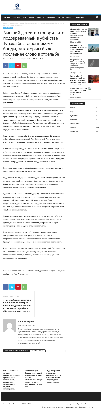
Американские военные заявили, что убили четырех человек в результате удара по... (77, 65)
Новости (40, 18)
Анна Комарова (11, 59)
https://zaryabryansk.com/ (26, 325)
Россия (61, 18)
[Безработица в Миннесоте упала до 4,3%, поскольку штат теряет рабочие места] (93, 48)
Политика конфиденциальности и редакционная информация (64, 407)
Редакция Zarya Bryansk (73, 404)
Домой (5, 23)
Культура (16, 18)
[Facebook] (5, 65)
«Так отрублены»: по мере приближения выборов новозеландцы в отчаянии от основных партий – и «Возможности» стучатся (17, 305)
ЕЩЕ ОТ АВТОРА (38, 351)
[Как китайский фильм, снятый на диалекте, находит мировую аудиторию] (93, 79)
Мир (24, 18)
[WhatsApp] (24, 65)
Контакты (88, 404)
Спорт (68, 18)
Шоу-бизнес (79, 18)
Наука (31, 18)
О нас (91, 407)
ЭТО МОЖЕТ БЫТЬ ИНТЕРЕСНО (16, 351)
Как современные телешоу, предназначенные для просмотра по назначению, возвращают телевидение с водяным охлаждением (12, 379)
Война (7, 18)
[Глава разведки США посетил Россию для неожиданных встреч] (93, 91)
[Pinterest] (18, 65)
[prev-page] (61, 350)
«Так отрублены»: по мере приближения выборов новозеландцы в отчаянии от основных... (78, 34)
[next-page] (64, 350)
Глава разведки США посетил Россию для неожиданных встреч (78, 91)
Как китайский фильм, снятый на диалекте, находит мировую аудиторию (78, 79)
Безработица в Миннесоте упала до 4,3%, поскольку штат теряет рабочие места (78, 49)
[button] (97, 18)
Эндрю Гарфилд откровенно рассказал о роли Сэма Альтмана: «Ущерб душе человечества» (53, 376)
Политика (50, 18)
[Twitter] (12, 65)
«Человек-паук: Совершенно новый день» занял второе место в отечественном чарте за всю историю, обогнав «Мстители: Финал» (34, 378)
